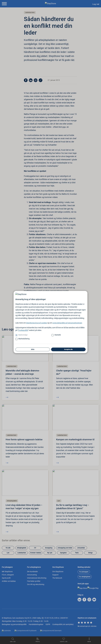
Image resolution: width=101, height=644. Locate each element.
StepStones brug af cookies (36, 323)
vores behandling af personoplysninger (67, 323)
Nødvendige (22, 335)
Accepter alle (68, 349)
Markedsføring (24, 339)
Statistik (57, 335)
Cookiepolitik (23, 330)
